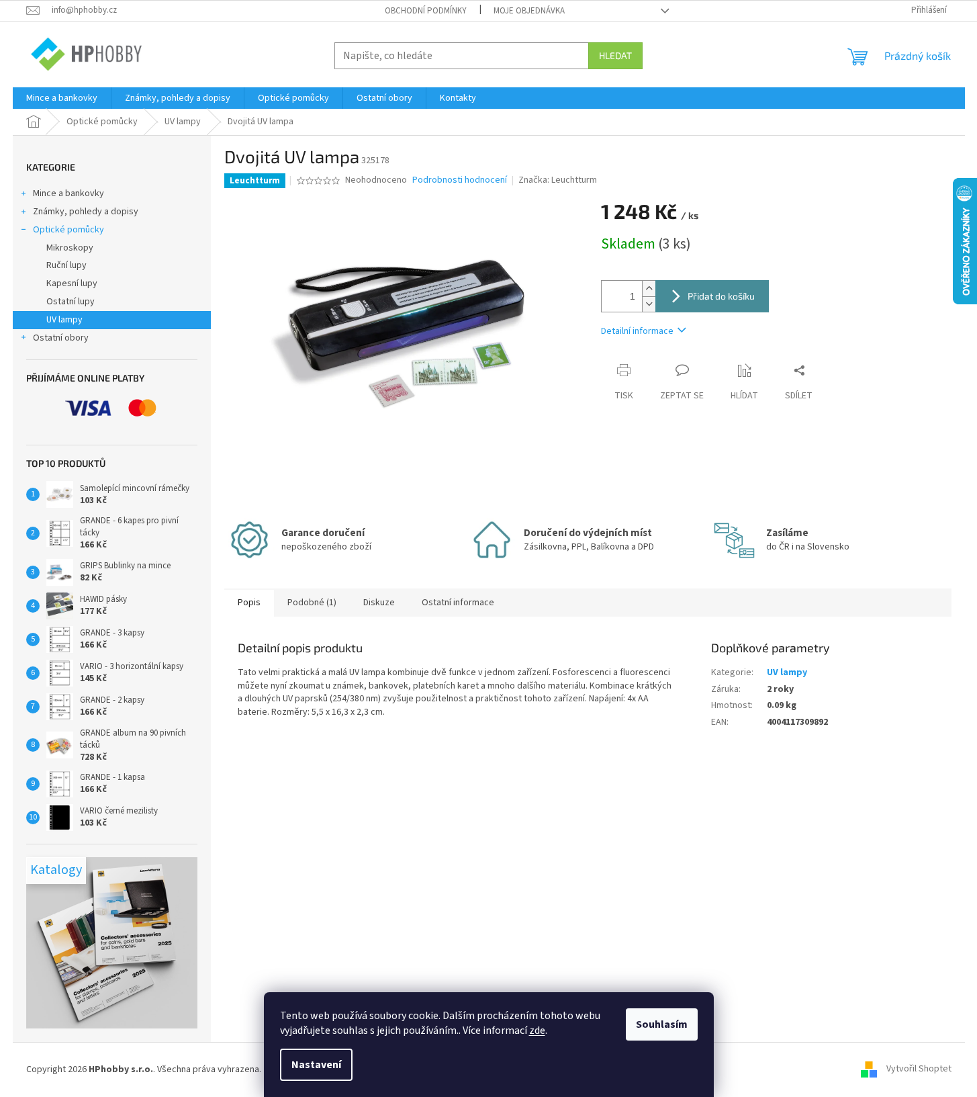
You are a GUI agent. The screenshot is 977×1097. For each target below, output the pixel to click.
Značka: (557, 180)
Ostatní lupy (70, 301)
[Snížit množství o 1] (648, 304)
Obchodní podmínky (426, 11)
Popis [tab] (249, 602)
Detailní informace (637, 331)
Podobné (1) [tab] (311, 602)
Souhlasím (662, 1024)
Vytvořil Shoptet (918, 1069)
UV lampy (64, 319)
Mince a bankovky (68, 193)
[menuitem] (62, 98)
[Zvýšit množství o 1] (648, 288)
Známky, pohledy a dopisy (85, 211)
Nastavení (316, 1064)
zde (537, 1030)
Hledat (615, 55)
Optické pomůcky (68, 229)
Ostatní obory (61, 338)
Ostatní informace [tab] (458, 602)
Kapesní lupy (71, 283)
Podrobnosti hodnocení (459, 180)
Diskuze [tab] (379, 602)
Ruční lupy (66, 265)
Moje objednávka (529, 11)
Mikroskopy (69, 248)
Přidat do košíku (721, 296)
